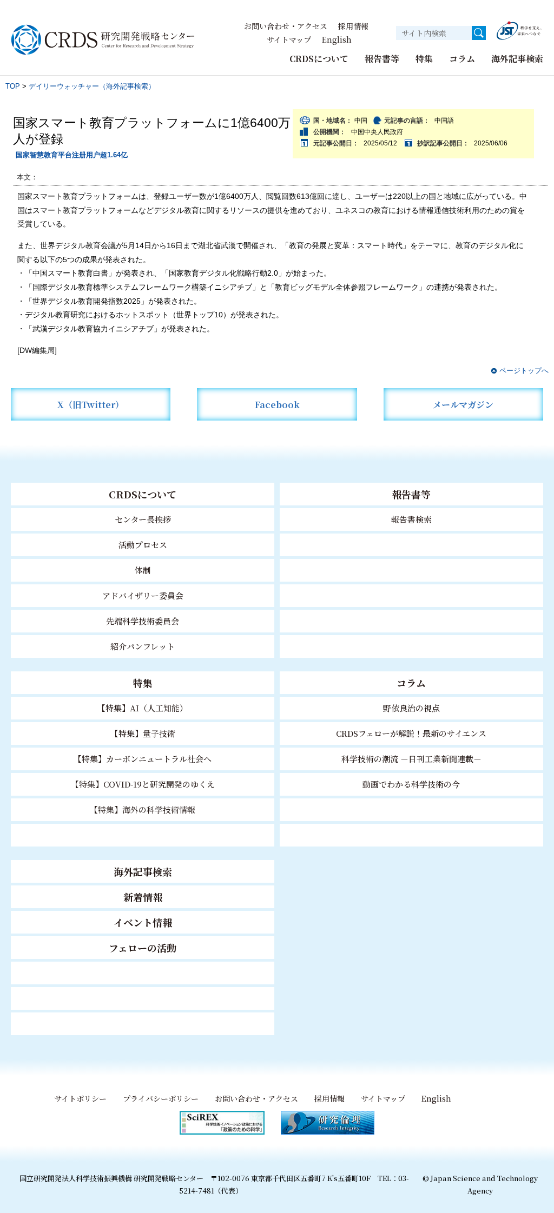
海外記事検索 (517, 58)
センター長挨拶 (143, 519)
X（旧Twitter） (90, 404)
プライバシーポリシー (161, 1098)
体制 (143, 570)
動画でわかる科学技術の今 (411, 784)
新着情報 (142, 897)
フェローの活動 (142, 948)
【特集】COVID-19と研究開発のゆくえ (143, 784)
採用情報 (353, 26)
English (337, 39)
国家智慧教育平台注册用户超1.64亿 (72, 155)
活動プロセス (142, 544)
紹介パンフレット (142, 646)
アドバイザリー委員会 (142, 595)
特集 (424, 58)
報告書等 (382, 58)
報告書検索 (411, 519)
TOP (12, 86)
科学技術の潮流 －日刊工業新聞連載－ (411, 758)
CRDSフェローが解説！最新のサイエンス (411, 733)
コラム (462, 58)
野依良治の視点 (411, 708)
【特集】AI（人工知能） (142, 708)
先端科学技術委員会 (142, 621)
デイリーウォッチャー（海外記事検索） (92, 86)
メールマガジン (463, 404)
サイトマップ (289, 39)
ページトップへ (524, 370)
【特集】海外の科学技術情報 (142, 809)
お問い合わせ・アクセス (285, 26)
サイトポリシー (80, 1098)
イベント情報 (143, 922)
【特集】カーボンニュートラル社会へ (143, 758)
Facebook (277, 404)
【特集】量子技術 (142, 733)
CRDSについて (318, 58)
